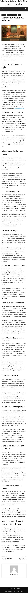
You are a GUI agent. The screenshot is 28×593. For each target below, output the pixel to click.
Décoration (8, 12)
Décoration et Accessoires (12, 15)
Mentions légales (11, 588)
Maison (19, 15)
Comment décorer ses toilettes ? (12, 19)
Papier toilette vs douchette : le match (21, 559)
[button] (2, 9)
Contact (18, 588)
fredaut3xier (4, 22)
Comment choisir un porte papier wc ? (6, 559)
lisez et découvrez (19, 108)
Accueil (2, 12)
